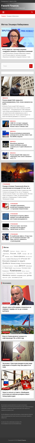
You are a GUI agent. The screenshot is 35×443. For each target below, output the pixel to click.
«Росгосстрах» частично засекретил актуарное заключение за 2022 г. (18, 227)
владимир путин (21, 275)
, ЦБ (28, 253)
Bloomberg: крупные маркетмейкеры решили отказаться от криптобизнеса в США (21, 146)
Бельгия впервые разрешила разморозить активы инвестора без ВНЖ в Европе (21, 134)
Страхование (6, 184)
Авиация (7, 256)
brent (31, 253)
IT (3, 256)
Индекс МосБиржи (17, 268)
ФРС (30, 273)
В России (24, 259)
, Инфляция (12, 251)
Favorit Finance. (10, 5)
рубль (9, 277)
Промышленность (11, 273)
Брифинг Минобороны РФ (13, 259)
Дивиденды (29, 266)
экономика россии (17, 277)
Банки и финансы (19, 256)
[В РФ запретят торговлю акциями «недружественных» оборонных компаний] (17, 37)
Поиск (31, 66)
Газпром (16, 266)
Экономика (6, 283)
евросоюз (4, 277)
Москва (23, 271)
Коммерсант (5, 271)
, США (19, 254)
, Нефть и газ (23, 251)
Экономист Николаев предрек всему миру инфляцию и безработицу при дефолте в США (17, 365)
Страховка (25, 273)
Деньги (22, 266)
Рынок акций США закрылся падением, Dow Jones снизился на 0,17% (20, 156)
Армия (11, 256)
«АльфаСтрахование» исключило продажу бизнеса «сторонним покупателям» (20, 207)
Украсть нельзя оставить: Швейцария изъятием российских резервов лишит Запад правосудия (16, 394)
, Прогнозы (5, 253)
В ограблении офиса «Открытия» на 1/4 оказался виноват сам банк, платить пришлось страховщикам (21, 238)
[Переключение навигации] (3, 12)
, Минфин (18, 251)
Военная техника (15, 263)
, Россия (13, 254)
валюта (13, 275)
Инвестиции (8, 268)
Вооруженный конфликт (7, 266)
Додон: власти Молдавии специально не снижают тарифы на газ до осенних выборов (16, 309)
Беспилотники (29, 256)
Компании (15, 270)
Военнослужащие (26, 263)
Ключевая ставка (26, 268)
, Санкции (24, 253)
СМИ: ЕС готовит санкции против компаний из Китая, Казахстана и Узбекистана (19, 124)
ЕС (3, 268)
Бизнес (5, 45)
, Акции (5, 251)
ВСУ (29, 259)
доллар (29, 275)
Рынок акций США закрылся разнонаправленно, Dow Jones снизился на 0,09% (17, 102)
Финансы (5, 98)
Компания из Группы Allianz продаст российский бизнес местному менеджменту (19, 217)
